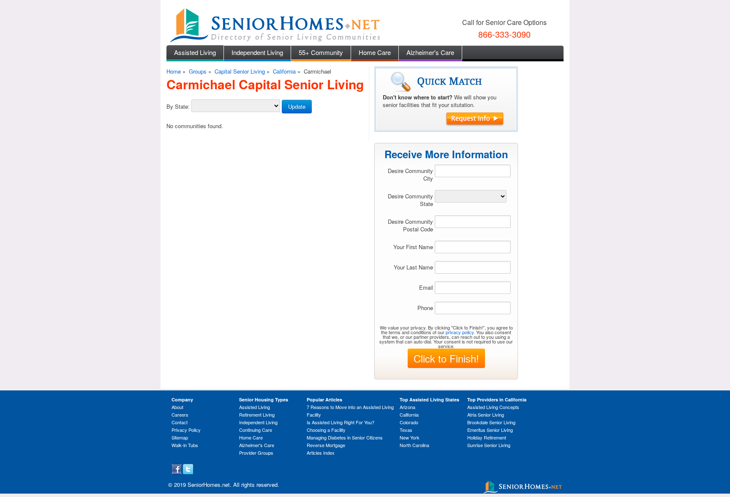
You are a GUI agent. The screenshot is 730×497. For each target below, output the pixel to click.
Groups (198, 71)
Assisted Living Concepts (493, 407)
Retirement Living (257, 414)
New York (409, 437)
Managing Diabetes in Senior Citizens (345, 437)
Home (173, 71)
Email (426, 287)
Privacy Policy (186, 429)
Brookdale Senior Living (491, 422)
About (177, 407)
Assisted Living (195, 52)
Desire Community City (410, 174)
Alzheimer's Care (430, 52)
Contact (180, 422)
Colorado (409, 422)
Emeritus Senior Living (490, 429)
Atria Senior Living (485, 414)
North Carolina (414, 445)
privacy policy (460, 332)
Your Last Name (413, 267)
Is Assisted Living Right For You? (340, 422)
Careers (180, 414)
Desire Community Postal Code (410, 225)
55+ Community (321, 52)
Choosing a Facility (326, 429)
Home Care (375, 52)
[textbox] (473, 171)
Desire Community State (410, 200)
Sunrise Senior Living (488, 445)
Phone (425, 308)
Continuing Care (255, 429)
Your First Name (413, 247)
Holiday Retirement (486, 437)
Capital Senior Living (240, 71)
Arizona (407, 407)
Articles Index (321, 452)
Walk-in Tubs (185, 445)
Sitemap (180, 437)
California (284, 71)
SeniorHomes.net (209, 485)
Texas (406, 429)
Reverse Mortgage (326, 445)
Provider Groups (256, 452)
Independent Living (257, 52)
